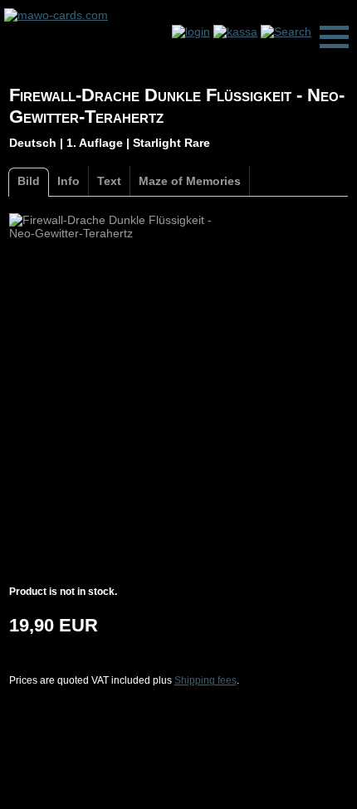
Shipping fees (205, 680)
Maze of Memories (190, 181)
